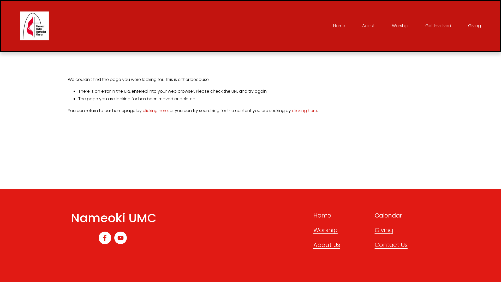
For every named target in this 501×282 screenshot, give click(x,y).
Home (339, 26)
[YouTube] (120, 238)
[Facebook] (105, 238)
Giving (474, 26)
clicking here (155, 111)
